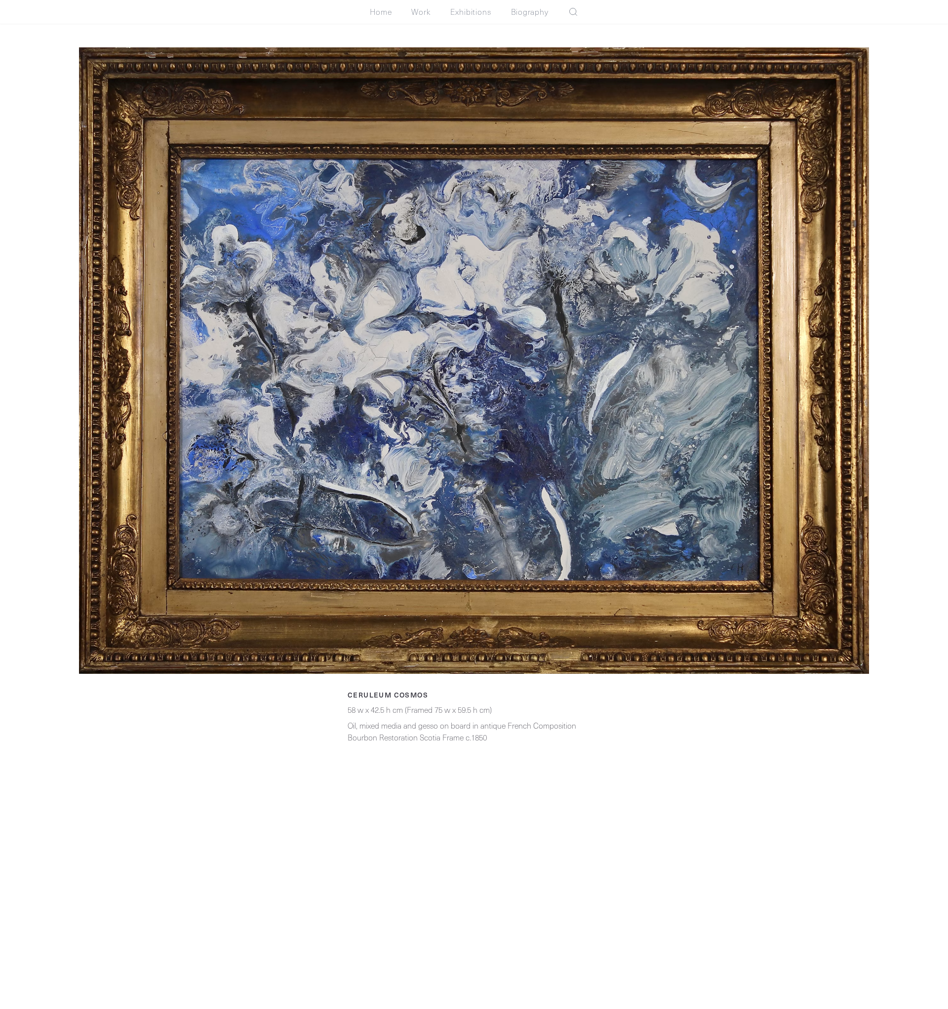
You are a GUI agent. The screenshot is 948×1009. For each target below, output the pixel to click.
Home (381, 11)
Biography (530, 11)
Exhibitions (470, 11)
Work (420, 11)
